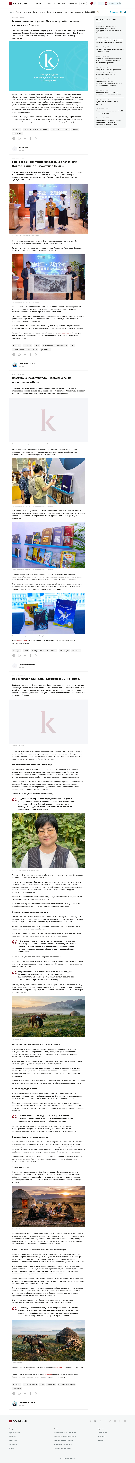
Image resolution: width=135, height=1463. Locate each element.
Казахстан (27, 346)
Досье (49, 12)
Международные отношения (25, 350)
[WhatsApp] (19, 138)
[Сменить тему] (93, 3)
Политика (12, 1436)
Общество (51, 1384)
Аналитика (73, 3)
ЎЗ (120, 3)
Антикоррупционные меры (63, 1444)
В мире (11, 1448)
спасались (59, 1367)
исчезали (48, 1374)
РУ (106, 3)
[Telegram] (25, 138)
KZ (100, 3)
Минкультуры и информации (35, 129)
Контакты (101, 1436)
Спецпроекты (57, 12)
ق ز (116, 3)
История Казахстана (66, 1384)
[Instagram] (13, 138)
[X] (36, 138)
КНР (72, 346)
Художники (45, 350)
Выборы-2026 (90, 12)
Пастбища (17, 1389)
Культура (16, 129)
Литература (64, 651)
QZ (103, 3)
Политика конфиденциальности (65, 1436)
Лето (42, 1384)
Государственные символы (63, 1440)
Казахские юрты (30, 1384)
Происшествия (14, 1433)
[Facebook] (30, 138)
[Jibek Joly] (114, 12)
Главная (75, 129)
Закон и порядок (39, 12)
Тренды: (12, 12)
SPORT (83, 3)
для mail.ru (17, 134)
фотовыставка (65, 333)
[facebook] (105, 1421)
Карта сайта (102, 1433)
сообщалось (22, 640)
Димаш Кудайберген (60, 129)
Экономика (13, 1444)
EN (109, 3)
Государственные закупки (63, 1448)
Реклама (101, 1440)
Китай (37, 346)
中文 (112, 3)
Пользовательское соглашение (65, 1433)
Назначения (27, 12)
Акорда (18, 12)
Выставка (76, 651)
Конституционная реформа (74, 12)
